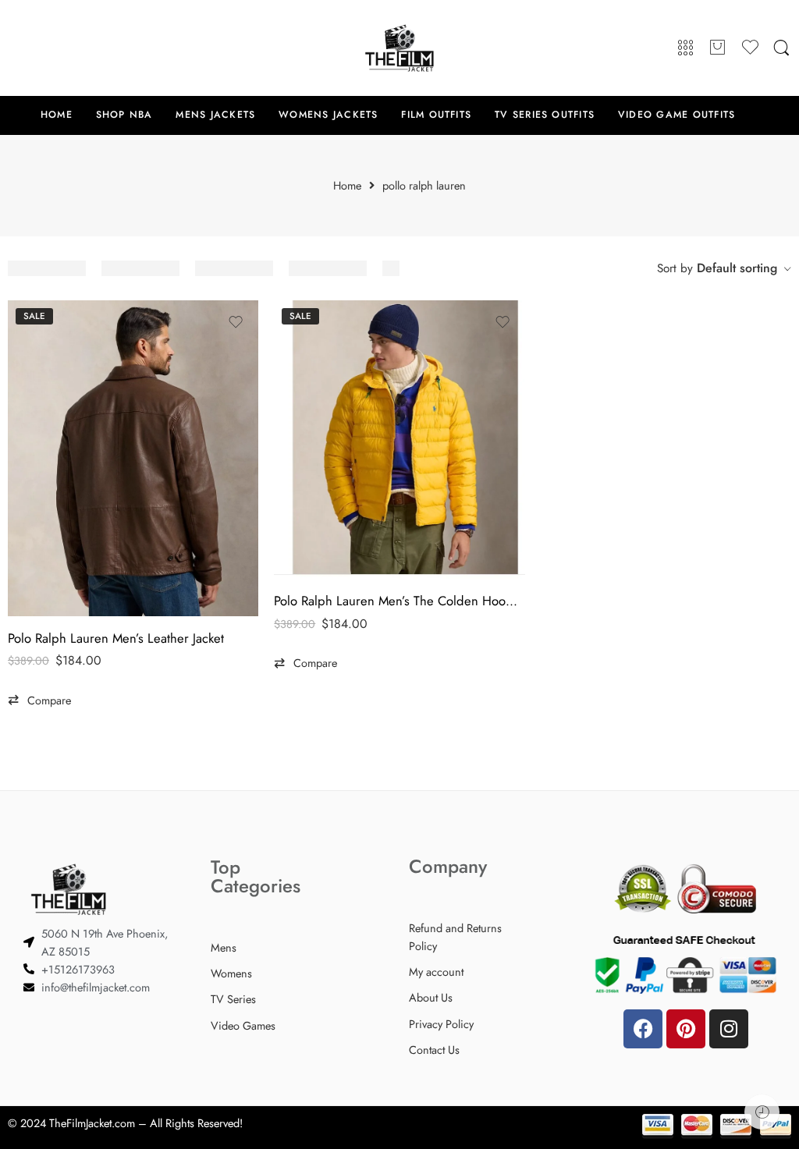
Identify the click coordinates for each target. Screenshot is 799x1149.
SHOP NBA (124, 115)
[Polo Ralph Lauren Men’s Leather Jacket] (133, 458)
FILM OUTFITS (436, 115)
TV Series (233, 999)
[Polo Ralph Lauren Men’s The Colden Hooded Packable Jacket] (399, 439)
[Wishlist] (235, 322)
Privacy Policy (441, 1024)
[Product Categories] (685, 48)
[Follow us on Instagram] (78, 47)
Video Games (243, 1025)
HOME (57, 115)
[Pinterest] (685, 1028)
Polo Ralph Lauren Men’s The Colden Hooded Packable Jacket (399, 600)
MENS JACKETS (215, 115)
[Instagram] (728, 1028)
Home (347, 186)
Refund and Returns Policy (455, 937)
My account (436, 971)
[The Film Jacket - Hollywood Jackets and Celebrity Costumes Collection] (399, 48)
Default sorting (737, 268)
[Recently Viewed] (761, 1111)
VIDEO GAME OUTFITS (676, 115)
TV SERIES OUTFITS (545, 115)
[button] (39, 700)
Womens (231, 973)
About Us (431, 997)
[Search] (781, 48)
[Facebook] (642, 1028)
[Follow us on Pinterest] (47, 47)
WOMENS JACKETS (328, 115)
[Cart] (718, 48)
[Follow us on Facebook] (15, 47)
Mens (223, 947)
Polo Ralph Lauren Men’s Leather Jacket (116, 638)
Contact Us (434, 1049)
